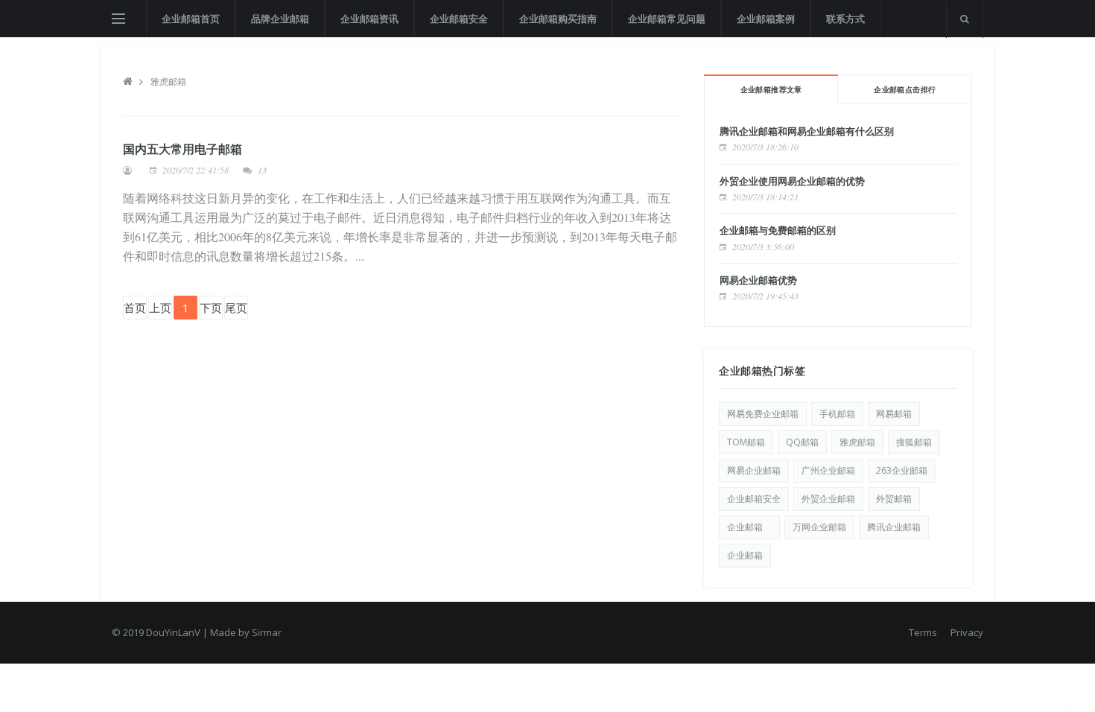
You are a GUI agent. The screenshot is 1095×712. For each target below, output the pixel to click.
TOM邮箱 (746, 442)
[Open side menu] (118, 18)
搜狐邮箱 (914, 442)
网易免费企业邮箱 (763, 413)
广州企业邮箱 (828, 470)
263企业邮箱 (901, 470)
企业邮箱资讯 (369, 18)
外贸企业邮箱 (828, 498)
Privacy (966, 632)
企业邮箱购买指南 (558, 18)
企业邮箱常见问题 (666, 18)
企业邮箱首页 (191, 18)
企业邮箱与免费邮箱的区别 (778, 230)
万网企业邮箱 (819, 527)
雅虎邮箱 (168, 81)
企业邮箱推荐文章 (771, 89)
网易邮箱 (894, 413)
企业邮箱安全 (459, 18)
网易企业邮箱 (754, 470)
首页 (135, 307)
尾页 (236, 307)
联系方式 (845, 18)
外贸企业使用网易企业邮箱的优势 (792, 181)
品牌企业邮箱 (280, 18)
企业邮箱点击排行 (905, 89)
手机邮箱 (837, 413)
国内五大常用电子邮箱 (182, 149)
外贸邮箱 (894, 498)
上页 (160, 307)
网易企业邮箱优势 (758, 280)
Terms (923, 632)
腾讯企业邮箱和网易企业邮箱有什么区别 (807, 131)
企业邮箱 (749, 527)
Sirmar (267, 632)
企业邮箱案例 (766, 18)
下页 (211, 307)
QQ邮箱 (802, 442)
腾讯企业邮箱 (894, 527)
